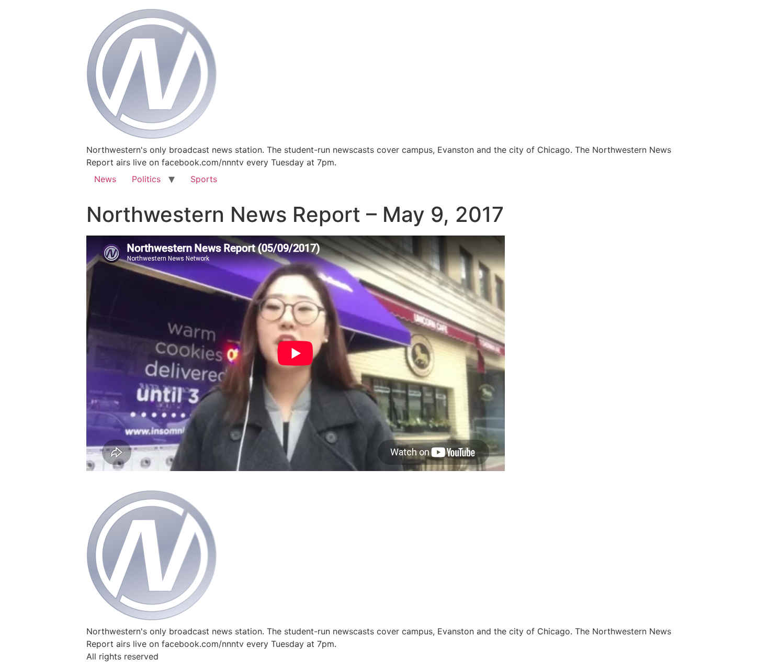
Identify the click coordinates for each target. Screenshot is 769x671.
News (105, 179)
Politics (146, 179)
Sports (203, 179)
